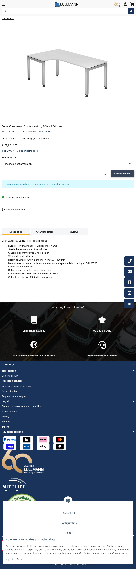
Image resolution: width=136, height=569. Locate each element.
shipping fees (79, 564)
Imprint (9, 559)
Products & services (12, 380)
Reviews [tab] (73, 231)
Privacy (21, 559)
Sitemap (6, 421)
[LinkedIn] (129, 303)
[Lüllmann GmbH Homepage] (66, 4)
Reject (69, 532)
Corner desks (44, 131)
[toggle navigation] (3, 4)
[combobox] (68, 164)
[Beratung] (129, 261)
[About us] (117, 4)
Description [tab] (16, 231)
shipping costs (31, 150)
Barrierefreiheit (9, 411)
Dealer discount (10, 375)
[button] (125, 4)
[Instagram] (129, 293)
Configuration (68, 523)
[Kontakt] (129, 272)
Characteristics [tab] (44, 231)
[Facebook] (129, 282)
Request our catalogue (14, 396)
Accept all (69, 513)
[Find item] (131, 11)
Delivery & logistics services (16, 386)
